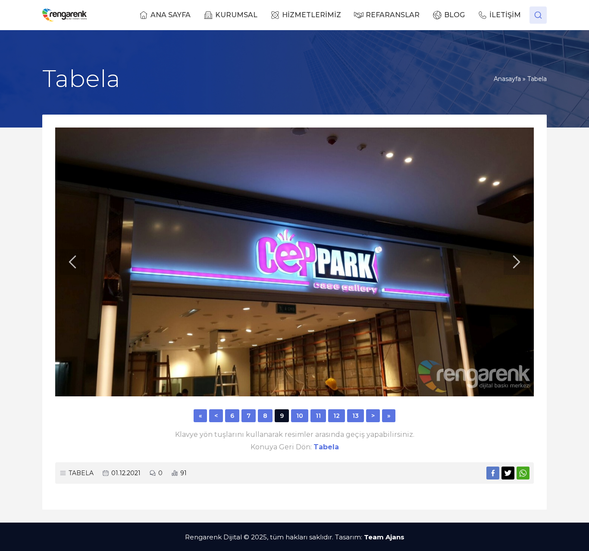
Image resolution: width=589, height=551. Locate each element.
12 (336, 416)
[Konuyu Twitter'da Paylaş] (507, 473)
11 (318, 416)
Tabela (537, 79)
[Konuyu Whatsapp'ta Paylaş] (523, 473)
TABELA (81, 473)
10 (299, 416)
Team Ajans (384, 537)
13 (355, 416)
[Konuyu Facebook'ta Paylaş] (492, 473)
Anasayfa (507, 79)
